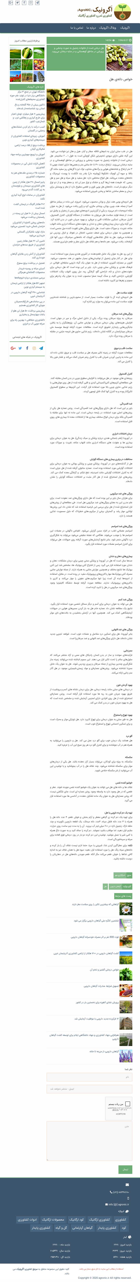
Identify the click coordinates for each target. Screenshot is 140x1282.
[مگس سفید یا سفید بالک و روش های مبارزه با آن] (38, 53)
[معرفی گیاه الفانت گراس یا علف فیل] (27, 76)
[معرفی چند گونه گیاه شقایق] (15, 76)
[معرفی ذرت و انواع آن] (27, 53)
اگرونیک (125, 28)
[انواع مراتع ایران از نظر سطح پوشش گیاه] (15, 53)
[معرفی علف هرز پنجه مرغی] (27, 64)
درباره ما (91, 28)
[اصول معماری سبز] (38, 76)
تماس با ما (77, 28)
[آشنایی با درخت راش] (15, 64)
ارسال (125, 1169)
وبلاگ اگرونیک (107, 28)
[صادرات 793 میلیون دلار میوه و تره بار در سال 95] (38, 64)
